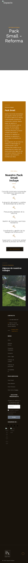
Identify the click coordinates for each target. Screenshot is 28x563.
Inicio (9, 340)
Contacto (10, 353)
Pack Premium (11, 386)
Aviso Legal (11, 356)
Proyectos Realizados (8, 265)
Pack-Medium (11, 383)
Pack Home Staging (13, 390)
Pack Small (11, 380)
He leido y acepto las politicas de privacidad (13, 412)
